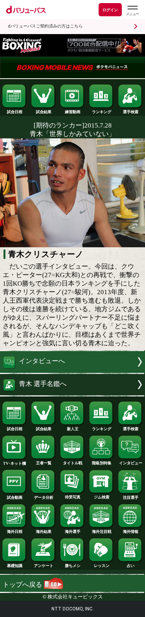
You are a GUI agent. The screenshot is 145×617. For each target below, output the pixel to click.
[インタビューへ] (72, 370)
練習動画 (72, 112)
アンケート (43, 566)
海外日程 (14, 531)
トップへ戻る (23, 584)
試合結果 (43, 112)
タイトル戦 (72, 463)
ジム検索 (101, 497)
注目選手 (130, 497)
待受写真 (72, 497)
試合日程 (14, 112)
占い (131, 566)
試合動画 (14, 497)
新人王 (72, 429)
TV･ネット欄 (14, 463)
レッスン (101, 566)
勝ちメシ (72, 566)
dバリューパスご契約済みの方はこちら (45, 26)
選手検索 (130, 112)
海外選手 (72, 531)
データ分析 (43, 497)
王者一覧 (43, 463)
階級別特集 (101, 463)
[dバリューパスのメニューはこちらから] (132, 11)
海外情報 (130, 531)
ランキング (101, 112)
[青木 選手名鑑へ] (72, 393)
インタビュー (130, 463)
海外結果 (43, 531)
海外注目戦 (101, 531)
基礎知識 (14, 566)
